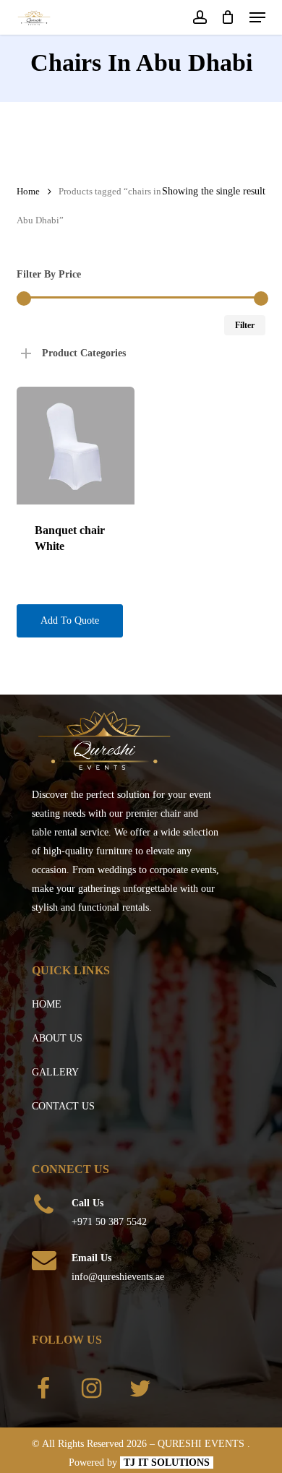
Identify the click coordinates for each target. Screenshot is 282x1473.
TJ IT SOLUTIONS (167, 1462)
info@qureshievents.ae (118, 1276)
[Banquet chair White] (75, 445)
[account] (199, 17)
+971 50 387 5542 (109, 1221)
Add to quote (69, 620)
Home (28, 191)
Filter (245, 325)
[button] (257, 17)
